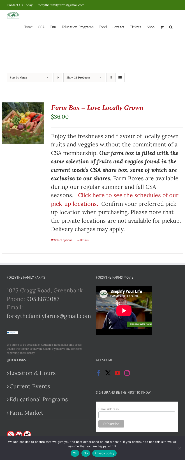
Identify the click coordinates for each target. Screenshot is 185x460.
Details (84, 240)
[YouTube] (117, 373)
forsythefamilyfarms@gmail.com (61, 5)
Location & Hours (32, 373)
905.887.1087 (42, 299)
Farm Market (26, 412)
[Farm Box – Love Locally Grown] (23, 123)
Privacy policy (104, 453)
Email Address (108, 409)
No (86, 453)
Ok (75, 453)
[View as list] (120, 77)
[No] (179, 448)
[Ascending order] (57, 77)
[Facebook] (98, 373)
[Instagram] (127, 373)
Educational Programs (38, 399)
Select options (63, 240)
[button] (171, 26)
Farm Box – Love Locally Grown (97, 107)
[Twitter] (108, 373)
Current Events (29, 386)
